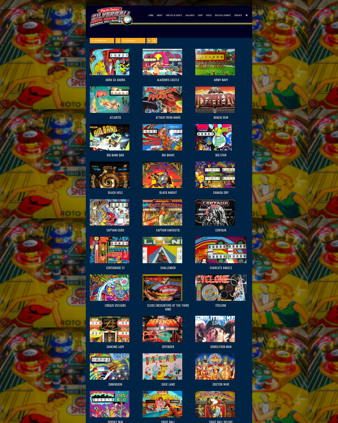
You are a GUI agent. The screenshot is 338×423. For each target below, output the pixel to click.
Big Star (220, 155)
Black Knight (168, 192)
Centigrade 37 (115, 267)
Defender (168, 346)
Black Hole (115, 192)
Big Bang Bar (115, 155)
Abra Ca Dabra (115, 79)
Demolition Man (220, 346)
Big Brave (168, 155)
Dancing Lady (115, 346)
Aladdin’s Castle (168, 79)
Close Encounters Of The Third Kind (168, 307)
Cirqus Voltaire (115, 305)
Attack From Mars (168, 117)
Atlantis (115, 117)
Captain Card (115, 230)
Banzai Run (220, 117)
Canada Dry (221, 192)
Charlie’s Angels (221, 267)
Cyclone (220, 305)
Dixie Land (168, 384)
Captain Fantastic (168, 230)
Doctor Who (221, 384)
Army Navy (221, 79)
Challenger (168, 267)
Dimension (115, 384)
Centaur (220, 230)
